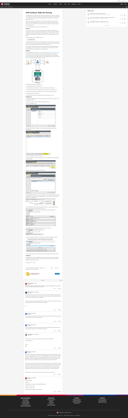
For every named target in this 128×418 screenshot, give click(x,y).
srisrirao (29, 377)
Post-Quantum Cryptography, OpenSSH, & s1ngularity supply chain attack (102, 18)
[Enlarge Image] (43, 71)
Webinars (51, 403)
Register (122, 4)
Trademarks (49, 415)
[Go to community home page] (5, 4)
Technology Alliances (102, 400)
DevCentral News (26, 399)
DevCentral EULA (26, 404)
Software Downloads (76, 402)
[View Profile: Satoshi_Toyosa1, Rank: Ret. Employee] (88, 24)
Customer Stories (51, 402)
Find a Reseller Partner (102, 399)
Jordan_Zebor (92, 19)
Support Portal (76, 403)
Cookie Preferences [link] (77, 415)
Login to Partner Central (102, 402)
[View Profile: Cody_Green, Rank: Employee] (28, 274)
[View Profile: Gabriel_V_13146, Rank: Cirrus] (26, 284)
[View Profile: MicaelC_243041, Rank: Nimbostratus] (26, 293)
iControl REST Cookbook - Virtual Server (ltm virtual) (99, 23)
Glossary (51, 401)
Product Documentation (51, 399)
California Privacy (60, 415)
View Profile (57, 273)
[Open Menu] (126, 7)
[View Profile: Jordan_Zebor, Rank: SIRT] (88, 19)
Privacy (56, 415)
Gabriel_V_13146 (30, 283)
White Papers (51, 400)
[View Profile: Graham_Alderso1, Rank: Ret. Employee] (88, 14)
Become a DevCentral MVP (25, 406)
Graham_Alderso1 (92, 14)
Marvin (29, 313)
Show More (107, 28)
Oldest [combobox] (61, 280)
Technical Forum (25, 400)
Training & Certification (51, 405)
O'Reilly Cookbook (41, 21)
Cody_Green (33, 273)
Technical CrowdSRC (25, 402)
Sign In (125, 4)
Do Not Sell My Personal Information (69, 415)
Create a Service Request (76, 401)
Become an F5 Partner (102, 401)
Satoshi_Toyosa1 (92, 24)
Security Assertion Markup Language (32, 30)
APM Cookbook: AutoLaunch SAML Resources (98, 13)
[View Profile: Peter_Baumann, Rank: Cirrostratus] (26, 335)
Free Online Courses (51, 404)
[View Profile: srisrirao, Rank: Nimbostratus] (26, 378)
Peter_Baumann (30, 334)
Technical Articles (25, 401)
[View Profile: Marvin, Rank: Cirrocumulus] (26, 314)
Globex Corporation (40, 52)
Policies (53, 415)
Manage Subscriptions (77, 399)
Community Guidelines (26, 403)
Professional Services (77, 400)
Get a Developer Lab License (25, 405)
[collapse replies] (23, 283)
